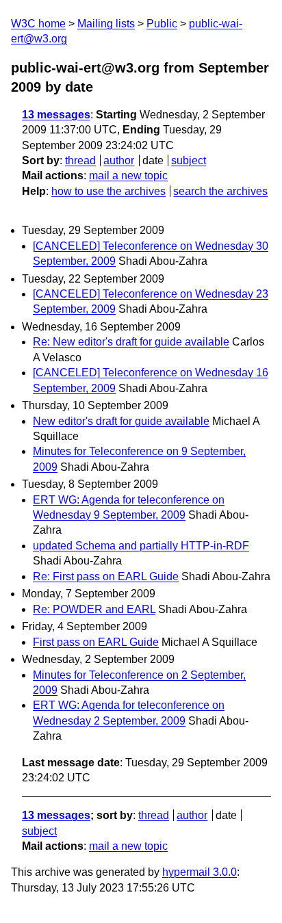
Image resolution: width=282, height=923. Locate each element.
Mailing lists (106, 23)
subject (188, 160)
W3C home (38, 23)
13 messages (56, 114)
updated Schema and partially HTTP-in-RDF (141, 545)
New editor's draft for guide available (121, 421)
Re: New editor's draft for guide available (131, 342)
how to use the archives (108, 191)
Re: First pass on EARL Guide (106, 576)
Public (161, 23)
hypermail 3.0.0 (199, 872)
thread (80, 160)
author (118, 160)
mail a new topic (128, 175)
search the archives (220, 191)
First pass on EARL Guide (96, 642)
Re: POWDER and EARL (94, 609)
